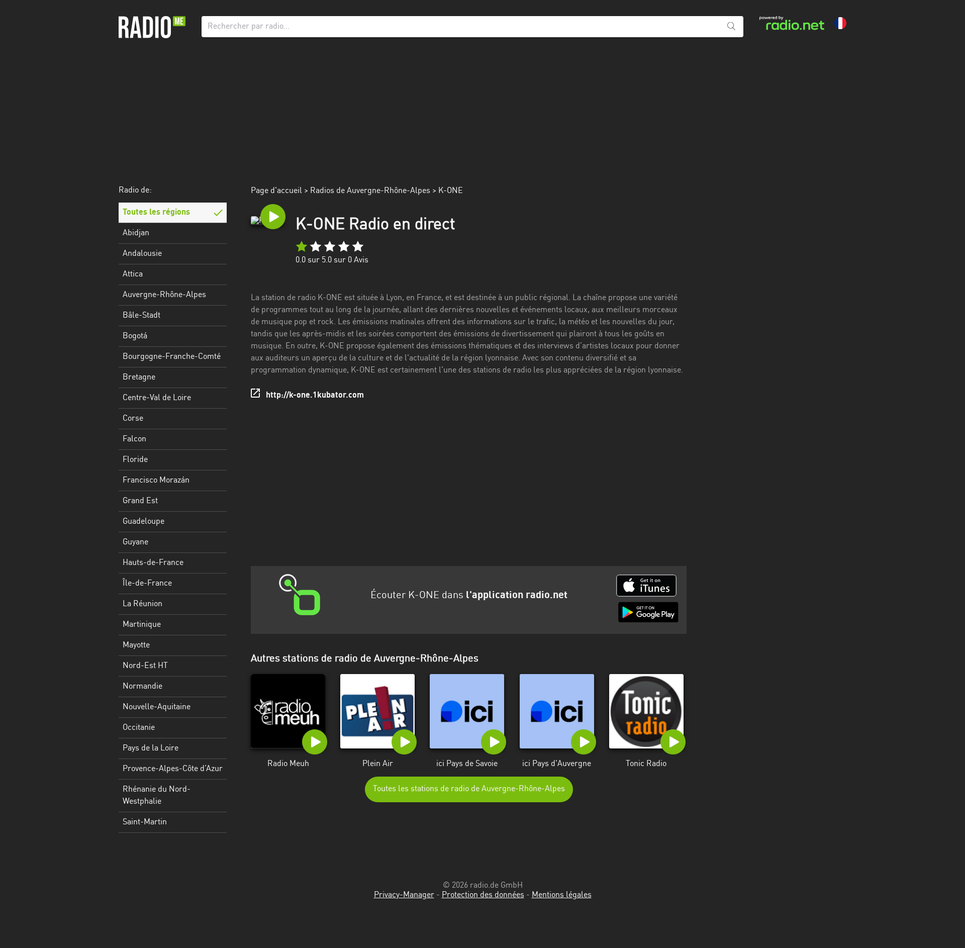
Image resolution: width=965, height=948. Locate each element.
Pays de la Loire (150, 748)
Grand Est (140, 501)
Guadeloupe (143, 522)
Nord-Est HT (145, 666)
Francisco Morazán (156, 481)
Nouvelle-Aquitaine (156, 707)
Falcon (134, 439)
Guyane (135, 542)
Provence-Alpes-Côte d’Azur (173, 769)
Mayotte (136, 645)
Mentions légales (562, 895)
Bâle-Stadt (141, 316)
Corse (133, 419)
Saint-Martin (145, 822)
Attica (133, 274)
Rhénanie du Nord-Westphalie (156, 796)
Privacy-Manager (404, 895)
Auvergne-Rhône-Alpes (164, 295)
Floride (135, 460)
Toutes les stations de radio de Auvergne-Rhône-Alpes (469, 789)
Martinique (142, 625)
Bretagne (139, 377)
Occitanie (139, 728)
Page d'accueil (276, 191)
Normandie (142, 687)
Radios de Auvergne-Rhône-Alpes (370, 191)
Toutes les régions (156, 213)
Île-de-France (147, 584)
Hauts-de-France (153, 563)
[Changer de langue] (840, 23)
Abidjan (136, 233)
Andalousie (142, 254)
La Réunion (142, 604)
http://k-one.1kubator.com (315, 396)
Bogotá (135, 336)
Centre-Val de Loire (157, 398)
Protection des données (483, 895)
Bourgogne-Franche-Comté (172, 357)
